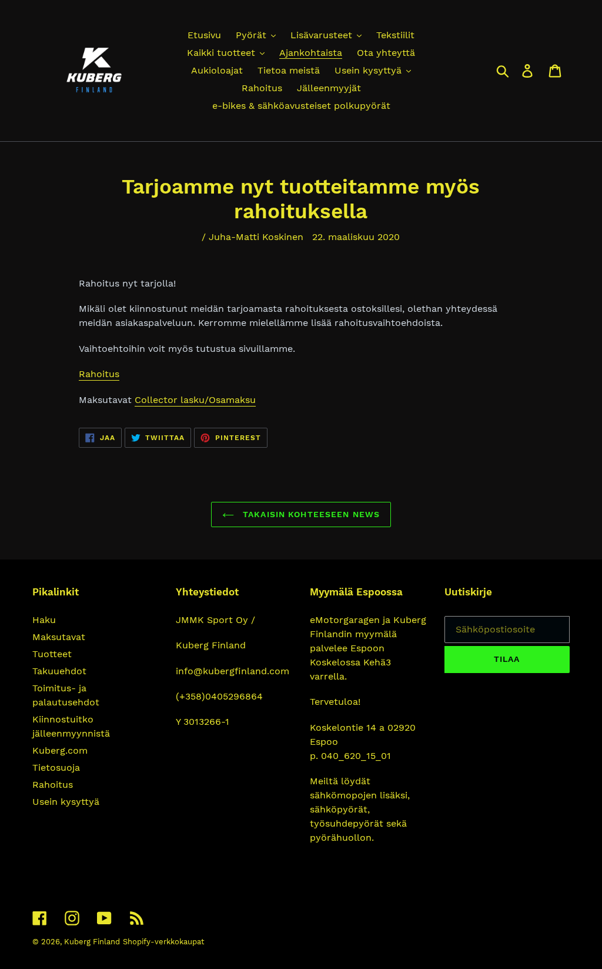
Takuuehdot (59, 671)
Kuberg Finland (92, 941)
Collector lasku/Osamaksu (195, 399)
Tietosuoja (56, 767)
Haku (44, 619)
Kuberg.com (60, 750)
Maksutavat (58, 636)
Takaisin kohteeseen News (310, 514)
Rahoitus (99, 373)
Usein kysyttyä (65, 801)
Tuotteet (52, 654)
